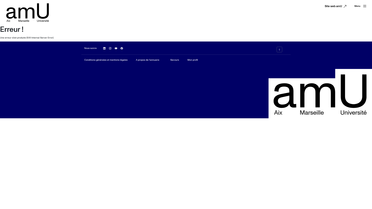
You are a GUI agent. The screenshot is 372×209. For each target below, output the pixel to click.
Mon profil (192, 60)
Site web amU (333, 6)
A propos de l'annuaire (147, 60)
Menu (357, 6)
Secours (174, 60)
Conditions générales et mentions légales (106, 60)
